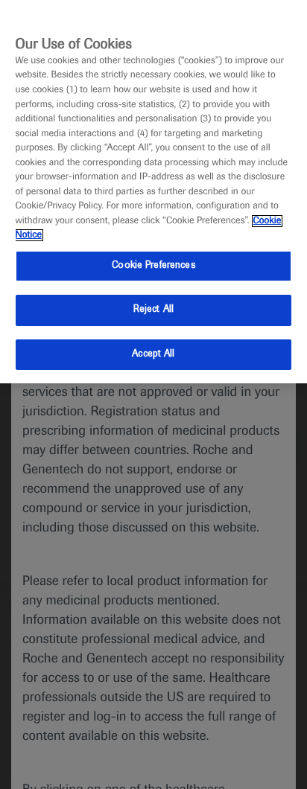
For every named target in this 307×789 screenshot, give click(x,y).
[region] (153, 191)
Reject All (153, 309)
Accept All (153, 354)
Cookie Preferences (153, 265)
